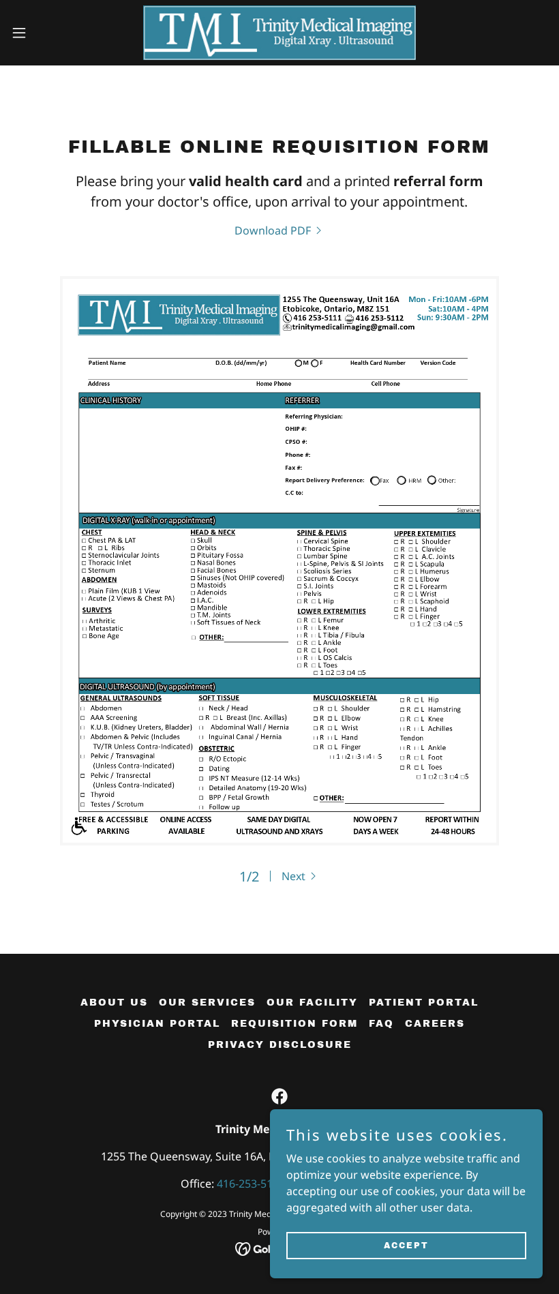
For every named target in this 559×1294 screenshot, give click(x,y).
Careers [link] (435, 1024)
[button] (46, 32)
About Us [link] (114, 1002)
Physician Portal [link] (157, 1024)
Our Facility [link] (312, 1002)
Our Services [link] (207, 1002)
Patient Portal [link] (424, 1002)
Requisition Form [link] (294, 1024)
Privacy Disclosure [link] (280, 1045)
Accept (406, 1245)
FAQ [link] (381, 1024)
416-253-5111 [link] (251, 1183)
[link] (279, 32)
